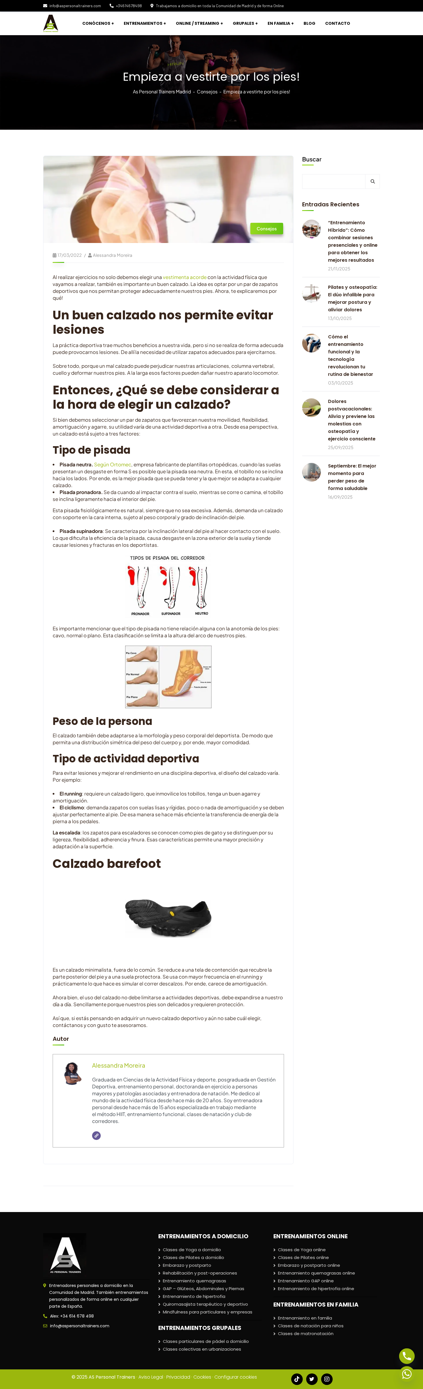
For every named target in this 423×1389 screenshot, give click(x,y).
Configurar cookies (235, 1377)
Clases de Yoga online (302, 1250)
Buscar (311, 159)
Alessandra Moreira (112, 255)
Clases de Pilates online (303, 1257)
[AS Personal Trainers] (50, 23)
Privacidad (178, 1377)
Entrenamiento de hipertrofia (194, 1296)
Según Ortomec (112, 464)
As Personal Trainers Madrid (162, 91)
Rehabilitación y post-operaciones (200, 1273)
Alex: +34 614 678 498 (72, 1316)
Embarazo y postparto (187, 1265)
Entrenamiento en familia (305, 1318)
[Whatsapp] (407, 1374)
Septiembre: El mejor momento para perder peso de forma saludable (352, 477)
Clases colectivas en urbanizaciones (202, 1349)
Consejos (207, 91)
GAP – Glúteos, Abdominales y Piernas (203, 1289)
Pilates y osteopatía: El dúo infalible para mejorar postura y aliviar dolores (352, 298)
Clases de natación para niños (311, 1326)
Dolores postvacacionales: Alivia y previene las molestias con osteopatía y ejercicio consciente (352, 420)
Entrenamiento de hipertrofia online (316, 1289)
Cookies (202, 1377)
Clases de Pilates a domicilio (193, 1257)
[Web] (96, 1135)
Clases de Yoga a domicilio (192, 1250)
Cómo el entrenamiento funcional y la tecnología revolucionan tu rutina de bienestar (350, 355)
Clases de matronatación (306, 1333)
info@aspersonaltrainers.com (75, 5)
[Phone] (407, 1356)
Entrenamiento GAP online (306, 1281)
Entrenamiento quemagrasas (194, 1281)
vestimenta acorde (185, 277)
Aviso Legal (150, 1377)
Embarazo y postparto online (309, 1265)
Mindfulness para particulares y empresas (207, 1312)
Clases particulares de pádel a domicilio (206, 1341)
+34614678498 (129, 5)
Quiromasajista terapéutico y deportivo (205, 1304)
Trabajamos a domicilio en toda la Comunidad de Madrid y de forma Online (220, 5)
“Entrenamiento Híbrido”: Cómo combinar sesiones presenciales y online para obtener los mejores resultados (353, 241)
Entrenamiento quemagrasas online (316, 1273)
